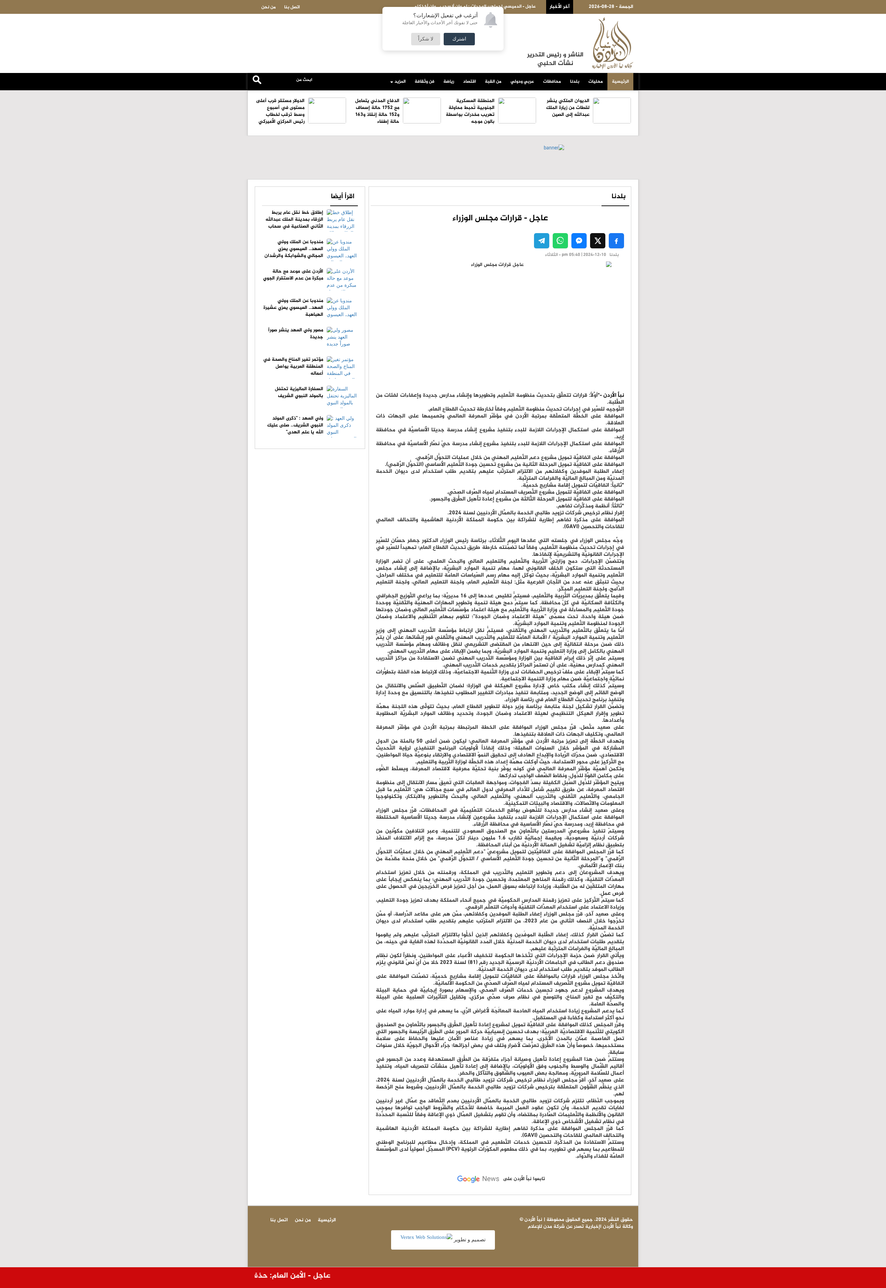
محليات (595, 81)
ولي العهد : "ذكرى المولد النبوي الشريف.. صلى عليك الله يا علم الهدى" (295, 425)
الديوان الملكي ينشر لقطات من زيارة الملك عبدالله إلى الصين (567, 108)
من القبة (493, 81)
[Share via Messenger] (579, 240)
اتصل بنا (292, 7)
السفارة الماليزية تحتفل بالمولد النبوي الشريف (299, 392)
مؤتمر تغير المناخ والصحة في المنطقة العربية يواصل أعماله (293, 366)
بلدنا (574, 81)
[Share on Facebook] (616, 240)
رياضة (448, 81)
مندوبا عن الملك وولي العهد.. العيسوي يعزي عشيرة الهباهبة (293, 308)
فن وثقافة (424, 81)
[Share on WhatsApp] (560, 240)
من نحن (268, 7)
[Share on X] (597, 240)
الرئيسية (620, 81)
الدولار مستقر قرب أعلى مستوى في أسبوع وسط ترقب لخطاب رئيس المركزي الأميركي (280, 111)
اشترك (459, 39)
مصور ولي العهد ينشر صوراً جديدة (295, 333)
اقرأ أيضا (342, 196)
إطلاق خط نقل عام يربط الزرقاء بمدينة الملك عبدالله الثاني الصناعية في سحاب (294, 219)
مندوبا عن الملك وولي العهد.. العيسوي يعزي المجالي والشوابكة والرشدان (293, 249)
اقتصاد (469, 81)
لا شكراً (425, 39)
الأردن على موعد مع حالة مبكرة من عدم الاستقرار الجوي (293, 274)
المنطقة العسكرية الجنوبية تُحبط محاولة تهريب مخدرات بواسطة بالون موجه (470, 111)
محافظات (552, 81)
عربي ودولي (522, 81)
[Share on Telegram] (541, 240)
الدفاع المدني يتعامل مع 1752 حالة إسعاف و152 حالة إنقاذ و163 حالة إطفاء (377, 111)
